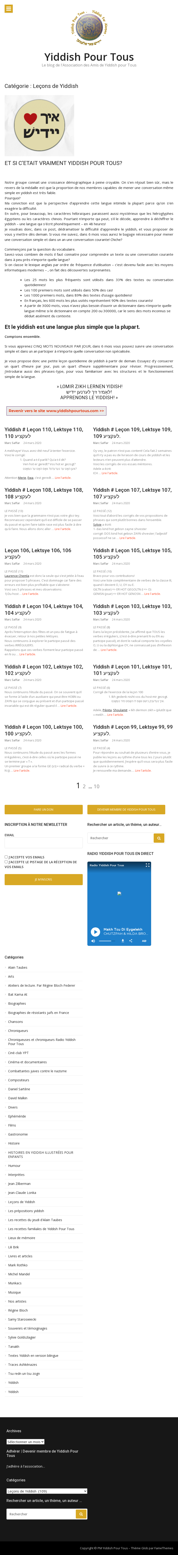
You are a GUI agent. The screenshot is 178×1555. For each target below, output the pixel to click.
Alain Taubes (17, 967)
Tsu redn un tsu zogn (24, 1374)
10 (97, 786)
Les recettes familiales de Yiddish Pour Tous (41, 1229)
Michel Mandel (19, 1274)
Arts (11, 976)
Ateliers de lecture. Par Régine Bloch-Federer (41, 985)
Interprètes (16, 1175)
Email (9, 835)
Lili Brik (13, 1247)
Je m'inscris (43, 879)
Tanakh (13, 1347)
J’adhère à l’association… (25, 1466)
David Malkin (17, 1098)
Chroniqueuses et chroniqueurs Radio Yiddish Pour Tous (42, 1042)
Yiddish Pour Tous (89, 57)
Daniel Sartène (19, 1089)
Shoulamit (120, 710)
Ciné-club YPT (18, 1053)
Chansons (15, 1022)
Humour (14, 1166)
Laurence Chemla (17, 576)
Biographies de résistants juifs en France (38, 1013)
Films (12, 1125)
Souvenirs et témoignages (27, 1328)
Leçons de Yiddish (21, 1202)
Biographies (17, 1003)
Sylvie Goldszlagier (22, 1337)
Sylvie (97, 524)
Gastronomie (18, 1134)
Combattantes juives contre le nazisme (37, 1071)
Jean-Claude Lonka (22, 1193)
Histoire (14, 1143)
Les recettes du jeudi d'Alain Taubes (35, 1220)
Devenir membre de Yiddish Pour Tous (126, 809)
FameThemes (163, 1548)
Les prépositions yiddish (26, 1211)
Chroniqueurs (18, 1031)
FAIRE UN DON (43, 809)
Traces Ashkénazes (22, 1365)
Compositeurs (18, 1080)
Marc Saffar (12, 443)
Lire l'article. (63, 478)
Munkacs (15, 1283)
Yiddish (13, 1383)
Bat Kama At (17, 994)
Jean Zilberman (19, 1184)
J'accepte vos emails (26, 857)
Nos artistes (17, 1301)
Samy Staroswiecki (22, 1319)
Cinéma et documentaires (27, 1062)
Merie (22, 478)
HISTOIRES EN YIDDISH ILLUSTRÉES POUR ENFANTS (40, 1155)
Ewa (30, 478)
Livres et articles (20, 1256)
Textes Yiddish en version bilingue (33, 1356)
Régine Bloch (18, 1310)
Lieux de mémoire (21, 1238)
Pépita (107, 710)
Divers (13, 1107)
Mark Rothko (18, 1265)
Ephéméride (17, 1116)
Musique (14, 1292)
